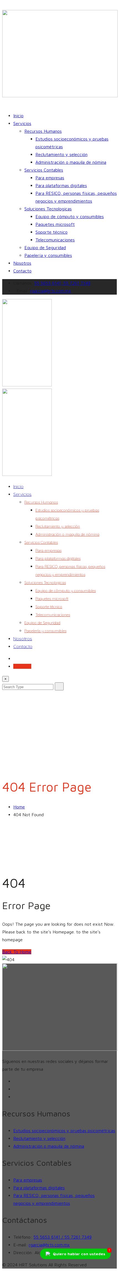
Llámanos (22, 666)
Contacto (22, 270)
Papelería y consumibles (48, 255)
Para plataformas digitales (61, 185)
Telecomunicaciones (55, 239)
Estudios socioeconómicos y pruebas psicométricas (64, 1130)
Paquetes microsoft (55, 224)
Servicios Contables (43, 169)
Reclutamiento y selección (61, 154)
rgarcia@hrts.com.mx (50, 290)
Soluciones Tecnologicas (48, 208)
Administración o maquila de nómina (70, 162)
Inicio (18, 115)
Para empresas (49, 177)
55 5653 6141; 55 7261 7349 (62, 282)
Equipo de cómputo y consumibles (69, 216)
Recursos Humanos (43, 131)
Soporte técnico (51, 231)
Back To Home (16, 951)
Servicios (22, 123)
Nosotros (22, 263)
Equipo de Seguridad (45, 247)
